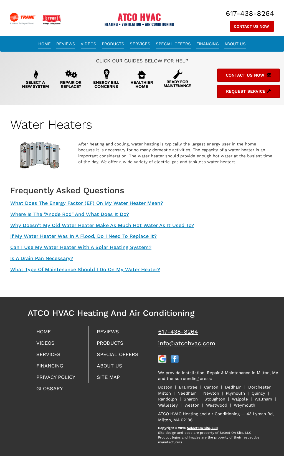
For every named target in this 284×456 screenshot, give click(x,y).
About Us (235, 43)
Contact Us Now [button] (252, 26)
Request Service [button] (246, 91)
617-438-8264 (178, 331)
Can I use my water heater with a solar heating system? (80, 247)
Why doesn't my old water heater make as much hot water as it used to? (102, 225)
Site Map (108, 377)
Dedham (233, 387)
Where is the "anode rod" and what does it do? (69, 214)
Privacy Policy (55, 377)
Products (113, 43)
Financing (207, 43)
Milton (164, 393)
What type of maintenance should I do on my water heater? (85, 269)
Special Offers (173, 43)
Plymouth (235, 393)
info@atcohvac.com (186, 343)
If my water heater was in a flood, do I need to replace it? (83, 236)
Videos (88, 43)
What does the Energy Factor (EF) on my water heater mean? (86, 203)
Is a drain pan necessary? (41, 258)
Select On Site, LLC (202, 428)
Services (140, 43)
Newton (211, 393)
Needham (187, 393)
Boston (165, 387)
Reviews (65, 43)
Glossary (49, 388)
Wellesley (168, 405)
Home (44, 43)
